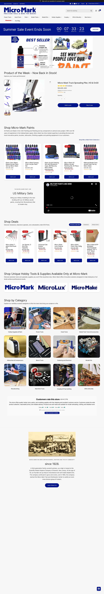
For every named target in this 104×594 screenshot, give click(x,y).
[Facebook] (70, 4)
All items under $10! (75, 224)
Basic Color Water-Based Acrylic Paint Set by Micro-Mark (12, 164)
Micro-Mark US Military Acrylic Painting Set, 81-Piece (71, 164)
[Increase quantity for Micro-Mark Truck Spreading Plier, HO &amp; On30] (64, 98)
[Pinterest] (77, 4)
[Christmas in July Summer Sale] (52, 52)
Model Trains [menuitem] (34, 17)
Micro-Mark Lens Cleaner (59, 245)
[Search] (91, 11)
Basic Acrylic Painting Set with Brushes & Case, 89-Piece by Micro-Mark (52, 165)
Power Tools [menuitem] (7, 17)
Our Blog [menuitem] (17, 21)
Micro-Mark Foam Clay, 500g (76, 245)
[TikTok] (79, 4)
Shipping (59, 90)
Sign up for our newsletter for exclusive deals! (53, 1)
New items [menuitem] (88, 17)
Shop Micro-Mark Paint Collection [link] (89, 139)
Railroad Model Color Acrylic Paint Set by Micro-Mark (91, 164)
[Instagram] (73, 4)
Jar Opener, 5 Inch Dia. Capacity (26, 246)
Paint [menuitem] (26, 17)
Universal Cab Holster (42, 245)
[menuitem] (8, 3)
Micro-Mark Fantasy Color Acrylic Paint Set (32, 164)
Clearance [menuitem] (8, 20)
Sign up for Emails (8, 3)
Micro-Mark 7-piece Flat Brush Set (11, 246)
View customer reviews (52, 413)
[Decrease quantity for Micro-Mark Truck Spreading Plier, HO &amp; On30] (59, 98)
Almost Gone (95, 224)
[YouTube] (75, 4)
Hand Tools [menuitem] (18, 17)
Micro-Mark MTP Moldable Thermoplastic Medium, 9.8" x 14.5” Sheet (92, 248)
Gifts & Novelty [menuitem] (76, 17)
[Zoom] (50, 82)
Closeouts (86, 224)
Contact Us (15, 3)
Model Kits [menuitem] (45, 17)
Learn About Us (52, 485)
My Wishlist (22, 3)
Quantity (60, 95)
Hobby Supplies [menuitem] (56, 17)
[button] (95, 29)
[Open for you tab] (99, 589)
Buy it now (90, 105)
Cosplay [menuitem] (66, 17)
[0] (98, 10)
